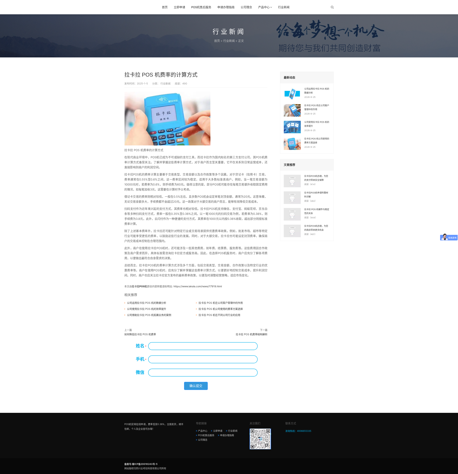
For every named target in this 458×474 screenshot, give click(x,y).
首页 (165, 7)
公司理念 (246, 7)
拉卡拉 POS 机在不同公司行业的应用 (219, 314)
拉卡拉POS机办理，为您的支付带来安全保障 (316, 178)
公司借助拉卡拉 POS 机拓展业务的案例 (149, 314)
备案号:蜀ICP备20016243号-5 (140, 464)
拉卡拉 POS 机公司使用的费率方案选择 (221, 308)
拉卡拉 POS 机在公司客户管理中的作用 (221, 302)
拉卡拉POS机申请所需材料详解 (316, 195)
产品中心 (264, 7)
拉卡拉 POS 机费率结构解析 (251, 334)
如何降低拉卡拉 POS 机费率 (140, 334)
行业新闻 (283, 7)
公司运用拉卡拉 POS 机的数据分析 (146, 302)
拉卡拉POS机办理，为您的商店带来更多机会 (316, 228)
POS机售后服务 (201, 7)
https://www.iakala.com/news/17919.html (198, 286)
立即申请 (179, 7)
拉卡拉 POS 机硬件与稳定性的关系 (316, 211)
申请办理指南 (226, 7)
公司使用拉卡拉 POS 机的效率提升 (146, 308)
